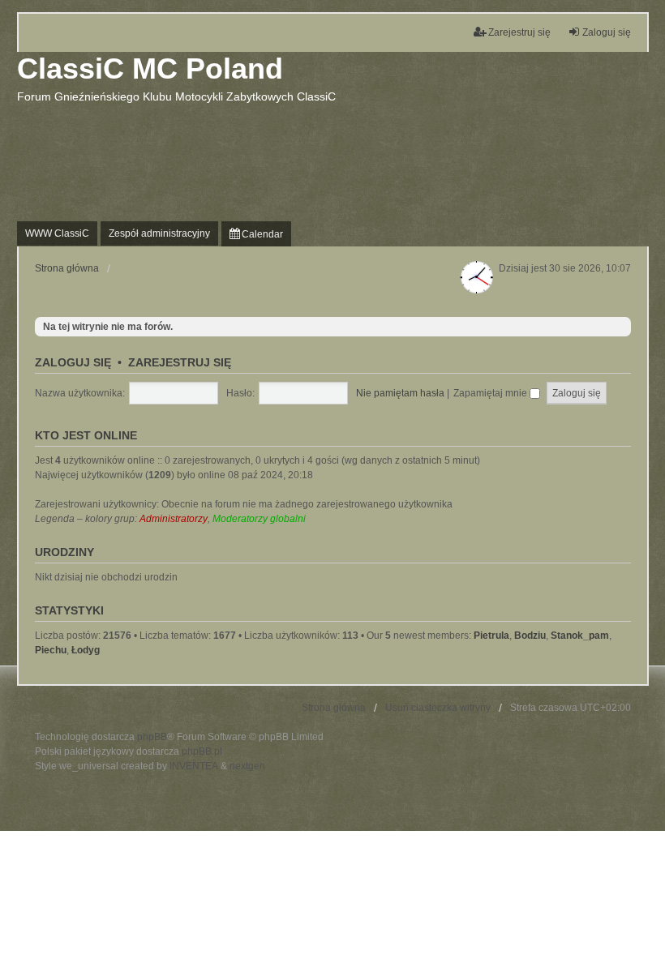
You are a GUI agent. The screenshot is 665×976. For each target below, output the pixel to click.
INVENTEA (193, 766)
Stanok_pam (580, 635)
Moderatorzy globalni (259, 518)
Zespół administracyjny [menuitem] (159, 233)
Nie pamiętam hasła (400, 393)
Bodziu (530, 635)
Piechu (50, 650)
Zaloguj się (73, 362)
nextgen (247, 766)
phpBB (152, 737)
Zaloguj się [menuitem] (606, 32)
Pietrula (491, 635)
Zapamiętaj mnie (491, 393)
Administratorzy (173, 518)
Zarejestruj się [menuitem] (519, 32)
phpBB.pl (202, 751)
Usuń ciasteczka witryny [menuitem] (438, 707)
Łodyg (85, 650)
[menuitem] (256, 233)
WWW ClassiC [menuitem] (57, 233)
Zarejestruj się (179, 362)
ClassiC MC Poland (150, 68)
